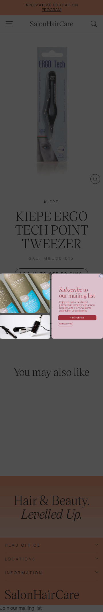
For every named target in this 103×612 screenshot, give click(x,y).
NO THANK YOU (65, 324)
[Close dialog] (100, 275)
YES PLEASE (77, 317)
